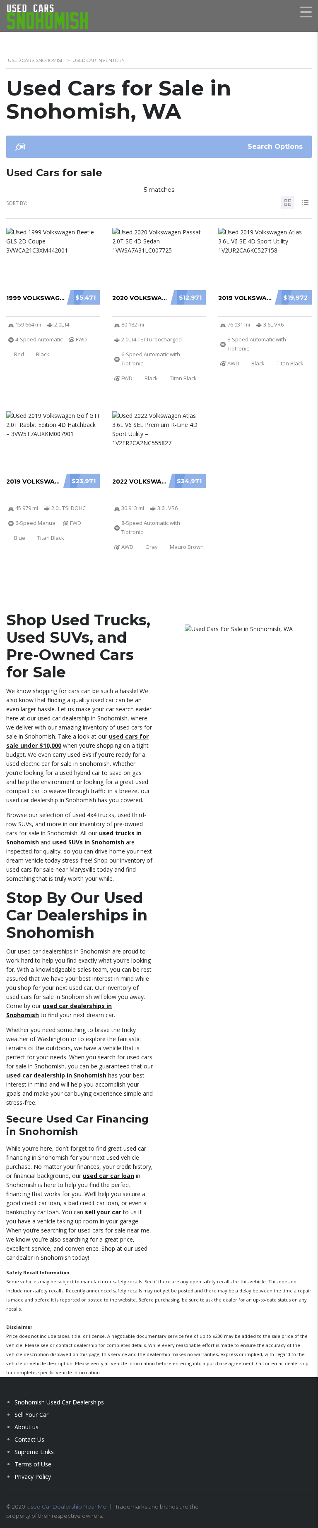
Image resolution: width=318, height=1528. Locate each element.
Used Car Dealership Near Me (66, 1506)
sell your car (103, 1212)
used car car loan (108, 1176)
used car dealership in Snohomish (56, 1075)
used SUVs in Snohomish (88, 842)
